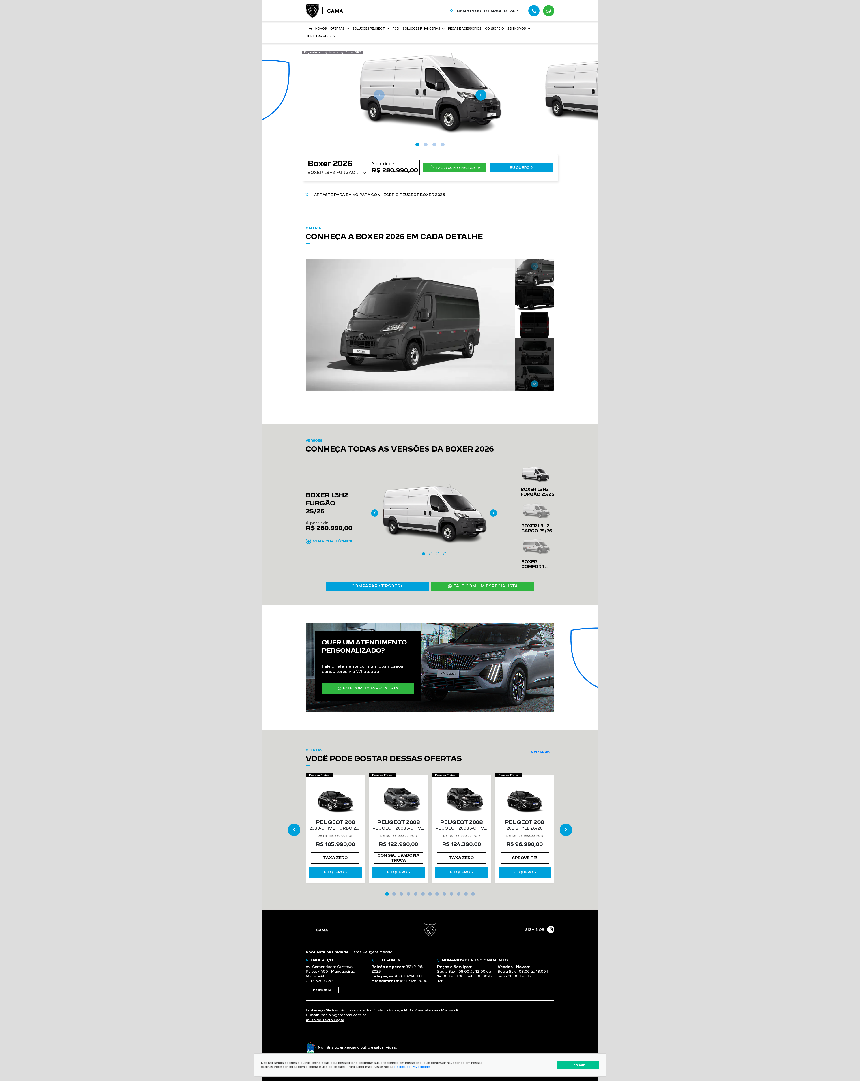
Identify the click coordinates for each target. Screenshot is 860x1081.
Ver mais (540, 752)
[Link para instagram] (550, 929)
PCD (396, 28)
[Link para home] (310, 29)
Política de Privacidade (412, 1066)
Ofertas (337, 28)
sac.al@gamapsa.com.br (343, 1015)
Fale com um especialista (486, 586)
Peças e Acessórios (465, 28)
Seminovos (516, 28)
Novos (321, 28)
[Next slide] (480, 95)
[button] (534, 272)
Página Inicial (313, 52)
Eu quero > (335, 872)
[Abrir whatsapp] (548, 10)
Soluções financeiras (421, 28)
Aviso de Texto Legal (325, 1020)
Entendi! (578, 1065)
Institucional (319, 36)
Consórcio (494, 28)
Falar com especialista (458, 167)
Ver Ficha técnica (333, 541)
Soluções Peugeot (369, 28)
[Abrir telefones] (534, 10)
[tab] (417, 144)
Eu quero (520, 167)
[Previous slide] (379, 95)
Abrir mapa (323, 990)
